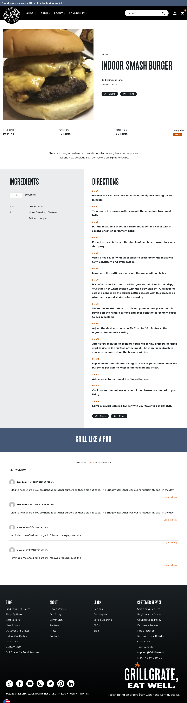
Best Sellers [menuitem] (13, 620)
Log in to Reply (170, 497)
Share (112, 94)
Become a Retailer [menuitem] (148, 625)
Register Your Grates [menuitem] (149, 614)
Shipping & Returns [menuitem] (148, 609)
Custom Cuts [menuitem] (13, 647)
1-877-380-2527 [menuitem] (146, 647)
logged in (90, 462)
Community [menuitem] (56, 620)
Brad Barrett (23, 482)
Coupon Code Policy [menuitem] (149, 620)
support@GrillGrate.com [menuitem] (151, 652)
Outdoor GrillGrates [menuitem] (17, 631)
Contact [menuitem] (54, 636)
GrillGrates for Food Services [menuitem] (22, 652)
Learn (43, 13)
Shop (30, 13)
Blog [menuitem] (96, 631)
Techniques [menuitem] (100, 614)
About (58, 13)
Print (131, 94)
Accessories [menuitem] (12, 641)
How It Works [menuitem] (57, 609)
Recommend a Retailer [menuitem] (150, 636)
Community (77, 13)
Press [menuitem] (53, 631)
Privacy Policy (67, 693)
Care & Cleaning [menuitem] (103, 620)
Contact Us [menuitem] (143, 641)
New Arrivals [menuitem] (13, 625)
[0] (182, 13)
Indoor (105, 54)
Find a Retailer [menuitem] (145, 631)
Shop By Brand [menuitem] (14, 614)
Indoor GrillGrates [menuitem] (16, 636)
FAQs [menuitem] (96, 625)
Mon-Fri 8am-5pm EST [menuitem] (150, 658)
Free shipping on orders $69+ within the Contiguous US (31, 3)
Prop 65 (84, 693)
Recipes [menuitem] (98, 609)
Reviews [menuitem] (54, 625)
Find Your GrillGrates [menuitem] (18, 609)
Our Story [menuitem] (55, 614)
